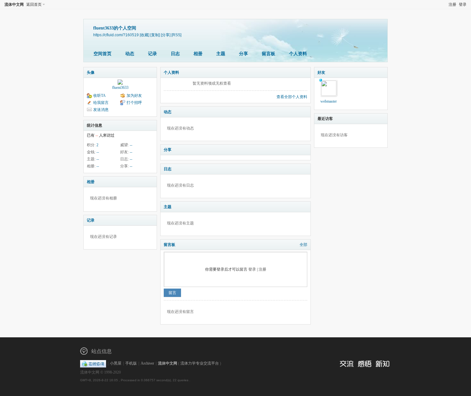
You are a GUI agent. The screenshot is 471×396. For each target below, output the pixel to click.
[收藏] (144, 35)
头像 (91, 72)
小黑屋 (115, 363)
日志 (175, 53)
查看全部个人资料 (292, 97)
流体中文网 (14, 4)
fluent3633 (120, 87)
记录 (152, 53)
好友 (321, 72)
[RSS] (176, 35)
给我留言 (101, 102)
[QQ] (93, 363)
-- (131, 145)
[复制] (155, 35)
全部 (303, 244)
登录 (463, 4)
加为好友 (134, 95)
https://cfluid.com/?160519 (116, 35)
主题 (220, 53)
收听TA (99, 95)
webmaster (328, 101)
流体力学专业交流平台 (199, 363)
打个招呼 (134, 102)
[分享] (165, 35)
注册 (452, 4)
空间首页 (103, 53)
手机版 (131, 363)
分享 (243, 53)
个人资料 (298, 53)
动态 (129, 53)
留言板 (268, 53)
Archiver (147, 363)
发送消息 (101, 109)
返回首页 (34, 4)
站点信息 (101, 351)
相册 (198, 53)
